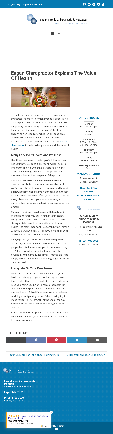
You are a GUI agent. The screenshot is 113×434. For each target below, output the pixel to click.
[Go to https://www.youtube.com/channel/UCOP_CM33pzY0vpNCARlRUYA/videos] (89, 5)
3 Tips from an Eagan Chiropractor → (87, 354)
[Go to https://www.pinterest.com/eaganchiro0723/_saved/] (98, 5)
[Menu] (56, 430)
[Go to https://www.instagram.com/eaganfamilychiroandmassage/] (93, 5)
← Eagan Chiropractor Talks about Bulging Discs (32, 354)
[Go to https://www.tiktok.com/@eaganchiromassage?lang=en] (103, 5)
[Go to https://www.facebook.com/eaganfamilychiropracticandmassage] (84, 5)
